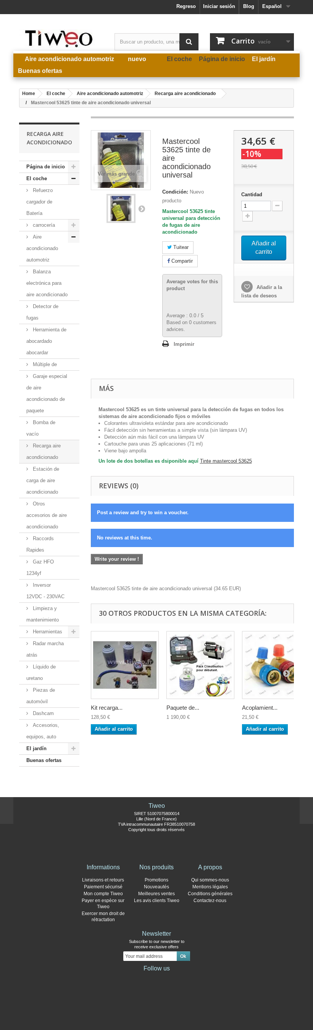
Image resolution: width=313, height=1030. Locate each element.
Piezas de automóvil (40, 695)
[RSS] (181, 978)
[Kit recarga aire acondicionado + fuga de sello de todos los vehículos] (125, 665)
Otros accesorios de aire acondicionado (46, 515)
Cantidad (251, 194)
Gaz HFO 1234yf (40, 567)
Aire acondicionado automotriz (42, 248)
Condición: (175, 192)
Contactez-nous (210, 900)
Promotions (156, 880)
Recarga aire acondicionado (43, 451)
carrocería (43, 225)
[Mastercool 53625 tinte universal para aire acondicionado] (121, 208)
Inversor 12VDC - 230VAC (45, 590)
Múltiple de (44, 364)
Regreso (186, 6)
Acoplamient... (260, 707)
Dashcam (42, 713)
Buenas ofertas (43, 760)
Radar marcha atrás (45, 649)
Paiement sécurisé (103, 887)
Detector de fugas (42, 312)
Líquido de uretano (41, 672)
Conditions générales (210, 893)
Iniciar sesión (219, 6)
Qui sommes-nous (210, 880)
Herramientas (46, 631)
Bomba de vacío (40, 428)
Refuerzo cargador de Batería (39, 201)
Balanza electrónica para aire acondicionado (47, 283)
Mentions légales (210, 887)
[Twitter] (144, 978)
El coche (36, 178)
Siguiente (141, 208)
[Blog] (168, 978)
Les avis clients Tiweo (156, 900)
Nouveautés (156, 887)
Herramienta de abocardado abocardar (46, 341)
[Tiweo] (61, 38)
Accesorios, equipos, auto (42, 730)
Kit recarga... (107, 707)
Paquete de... (182, 707)
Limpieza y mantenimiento (42, 614)
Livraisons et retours (103, 880)
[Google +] (156, 978)
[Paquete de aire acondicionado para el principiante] (200, 665)
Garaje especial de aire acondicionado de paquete (46, 393)
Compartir (181, 261)
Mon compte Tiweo (103, 893)
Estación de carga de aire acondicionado (42, 480)
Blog (248, 6)
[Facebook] (132, 978)
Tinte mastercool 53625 (226, 461)
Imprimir (184, 344)
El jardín (36, 748)
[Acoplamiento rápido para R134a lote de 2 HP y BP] (276, 665)
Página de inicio (45, 167)
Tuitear (180, 247)
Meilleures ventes (156, 893)
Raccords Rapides (40, 544)
